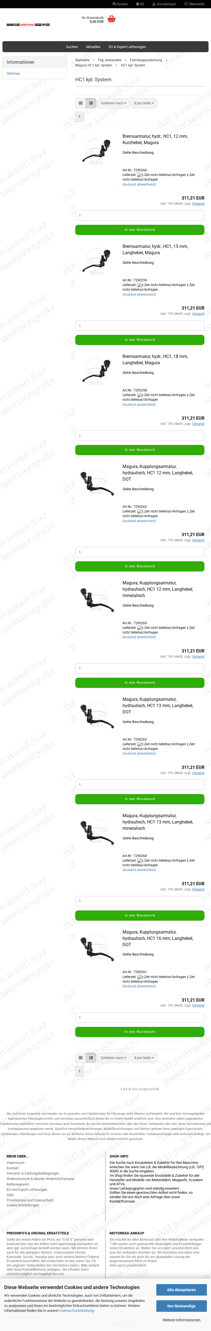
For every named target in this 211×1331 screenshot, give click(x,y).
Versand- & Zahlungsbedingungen (33, 1173)
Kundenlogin (166, 4)
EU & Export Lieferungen (127, 47)
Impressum (15, 1163)
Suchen (122, 4)
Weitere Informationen (182, 1320)
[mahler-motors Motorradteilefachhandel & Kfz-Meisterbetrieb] (28, 24)
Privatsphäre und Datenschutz (30, 1200)
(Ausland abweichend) (139, 184)
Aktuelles (93, 47)
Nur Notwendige (181, 1306)
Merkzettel (196, 4)
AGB (10, 1195)
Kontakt (13, 1168)
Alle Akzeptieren (181, 1290)
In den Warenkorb (140, 230)
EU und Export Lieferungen (27, 1189)
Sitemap (13, 73)
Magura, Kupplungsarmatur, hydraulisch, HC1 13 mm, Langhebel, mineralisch (158, 822)
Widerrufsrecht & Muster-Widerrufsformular (40, 1179)
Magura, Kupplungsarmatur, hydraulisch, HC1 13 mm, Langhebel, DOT (158, 705)
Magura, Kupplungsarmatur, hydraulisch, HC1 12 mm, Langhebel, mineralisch (158, 589)
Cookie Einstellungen (23, 1205)
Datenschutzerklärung (76, 1310)
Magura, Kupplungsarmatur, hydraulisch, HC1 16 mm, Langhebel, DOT (158, 938)
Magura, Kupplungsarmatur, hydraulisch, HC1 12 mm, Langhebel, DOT (158, 473)
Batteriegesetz (18, 1184)
